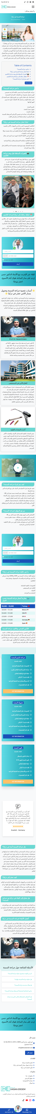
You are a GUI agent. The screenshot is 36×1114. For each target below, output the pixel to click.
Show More (28, 83)
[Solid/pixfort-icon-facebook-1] (33, 1100)
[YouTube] (30, 2)
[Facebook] (33, 2)
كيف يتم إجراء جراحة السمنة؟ (21, 79)
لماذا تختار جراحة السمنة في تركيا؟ (19, 72)
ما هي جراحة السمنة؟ (23, 69)
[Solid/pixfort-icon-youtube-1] (26, 1100)
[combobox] (5, 256)
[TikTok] (25, 2)
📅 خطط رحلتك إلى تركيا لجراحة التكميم (18, 76)
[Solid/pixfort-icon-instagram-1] (30, 1100)
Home (23, 19)
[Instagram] (27, 2)
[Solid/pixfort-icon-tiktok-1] (23, 1100)
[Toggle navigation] (33, 6)
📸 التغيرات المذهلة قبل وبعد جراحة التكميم (17, 74)
